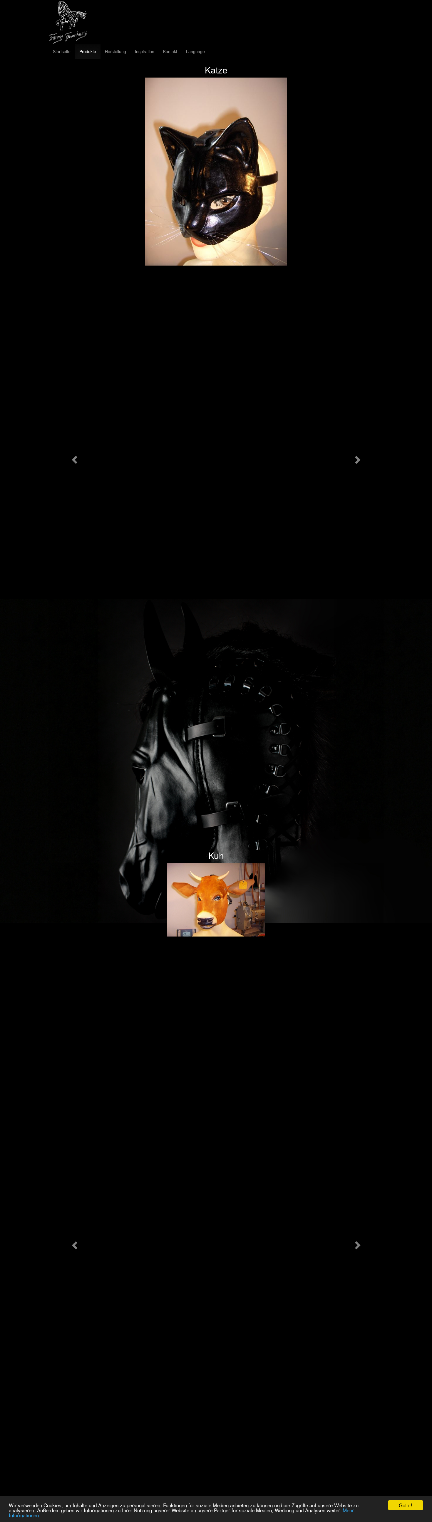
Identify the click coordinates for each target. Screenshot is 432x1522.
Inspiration (144, 51)
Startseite (62, 51)
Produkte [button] (87, 51)
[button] (73, 458)
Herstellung (115, 51)
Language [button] (195, 51)
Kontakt (170, 51)
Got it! (405, 1505)
